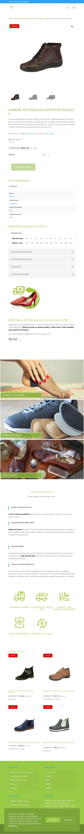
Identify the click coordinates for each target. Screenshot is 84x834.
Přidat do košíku (23, 167)
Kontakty (13, 788)
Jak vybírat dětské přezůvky (19, 805)
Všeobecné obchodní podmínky (21, 772)
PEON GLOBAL (49, 134)
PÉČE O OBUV (10, 475)
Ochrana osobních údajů (19, 776)
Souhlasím (53, 820)
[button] (72, 27)
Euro (13, 142)
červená (11, 196)
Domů (10, 19)
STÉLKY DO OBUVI (12, 435)
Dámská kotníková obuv (28, 19)
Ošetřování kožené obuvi (19, 801)
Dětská (48, 780)
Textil (11, 217)
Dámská (16, 19)
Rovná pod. (41, 19)
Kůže (10, 210)
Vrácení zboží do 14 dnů (18, 780)
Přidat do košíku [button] (34, 339)
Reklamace (13, 784)
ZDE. (49, 334)
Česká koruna (16, 140)
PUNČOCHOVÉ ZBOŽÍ (14, 395)
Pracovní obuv (51, 772)
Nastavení (68, 820)
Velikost (12, 155)
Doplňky (49, 788)
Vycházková (13, 203)
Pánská (48, 784)
